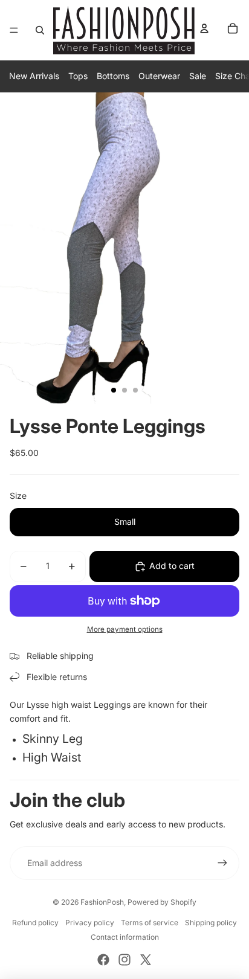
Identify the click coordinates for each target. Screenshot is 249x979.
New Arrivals (34, 76)
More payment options (125, 629)
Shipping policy (211, 922)
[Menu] (14, 30)
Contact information (125, 937)
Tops (78, 76)
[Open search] (40, 30)
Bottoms (113, 76)
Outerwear (159, 76)
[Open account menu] (204, 28)
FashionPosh (102, 902)
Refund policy (35, 922)
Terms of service (149, 922)
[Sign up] (222, 863)
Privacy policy (89, 922)
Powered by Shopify (162, 902)
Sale (197, 76)
